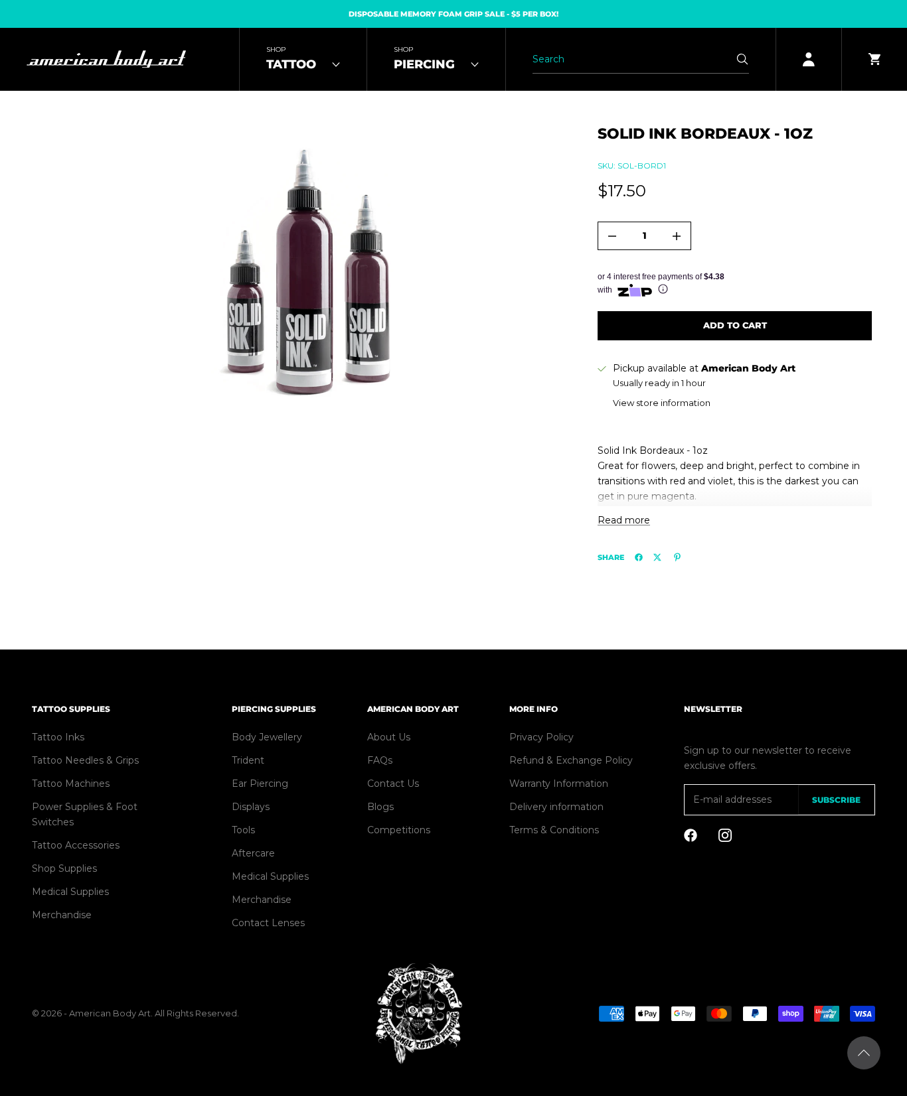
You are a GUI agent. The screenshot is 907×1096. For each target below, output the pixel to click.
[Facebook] (639, 557)
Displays (251, 807)
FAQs (379, 760)
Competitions (398, 830)
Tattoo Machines (71, 783)
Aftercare (253, 853)
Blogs (380, 807)
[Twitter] (657, 557)
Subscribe (836, 800)
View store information (661, 402)
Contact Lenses (268, 923)
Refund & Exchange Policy (571, 760)
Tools (243, 830)
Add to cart (735, 325)
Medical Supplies (70, 892)
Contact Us (393, 783)
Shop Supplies (64, 868)
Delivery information (556, 807)
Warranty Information (558, 783)
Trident (248, 760)
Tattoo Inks (58, 737)
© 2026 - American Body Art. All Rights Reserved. (135, 1013)
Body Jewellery (267, 737)
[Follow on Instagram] (725, 835)
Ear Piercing (260, 783)
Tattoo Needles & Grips (85, 760)
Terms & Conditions (554, 830)
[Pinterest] (677, 557)
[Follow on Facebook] (690, 835)
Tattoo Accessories (76, 845)
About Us (388, 737)
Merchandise (62, 915)
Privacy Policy (541, 737)
